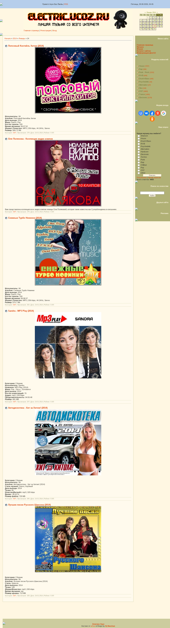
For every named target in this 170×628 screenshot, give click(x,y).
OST (14, 133)
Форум (140, 49)
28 (144, 29)
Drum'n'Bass (144, 79)
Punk (143, 160)
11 (158, 20)
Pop (142, 168)
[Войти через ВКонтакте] (146, 113)
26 (161, 26)
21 (144, 26)
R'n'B (141, 75)
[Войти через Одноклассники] (152, 119)
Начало (7, 38)
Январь (22, 38)
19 (161, 23)
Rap (140, 69)
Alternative (143, 85)
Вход (54, 30)
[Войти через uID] (140, 113)
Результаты (142, 178)
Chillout (144, 165)
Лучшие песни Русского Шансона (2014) (29, 505)
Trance (142, 94)
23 (151, 26)
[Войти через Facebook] (152, 113)
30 (151, 29)
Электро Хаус (98, 624)
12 (161, 20)
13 (141, 23)
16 (151, 23)
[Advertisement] (86, 34)
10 (154, 20)
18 (158, 23)
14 (144, 23)
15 (148, 23)
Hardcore (144, 152)
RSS (66, 4)
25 (158, 26)
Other (143, 173)
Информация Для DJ (146, 53)
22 (148, 26)
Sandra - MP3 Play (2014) (21, 311)
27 (141, 29)
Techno (144, 157)
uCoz (93, 626)
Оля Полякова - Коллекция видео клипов (30, 139)
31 (154, 29)
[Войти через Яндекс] (157, 113)
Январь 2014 (151, 12)
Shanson (144, 136)
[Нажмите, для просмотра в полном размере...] (68, 113)
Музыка (140, 47)
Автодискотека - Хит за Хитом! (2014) (27, 408)
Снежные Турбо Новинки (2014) (25, 218)
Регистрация (45, 30)
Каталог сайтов (144, 51)
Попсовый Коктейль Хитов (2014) (26, 46)
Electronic (143, 97)
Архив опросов (154, 178)
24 (154, 26)
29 (148, 29)
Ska (140, 88)
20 (141, 26)
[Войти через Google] (163, 113)
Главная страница (31, 30)
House (141, 66)
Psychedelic (144, 82)
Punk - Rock (144, 72)
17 (154, 23)
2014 (15, 38)
